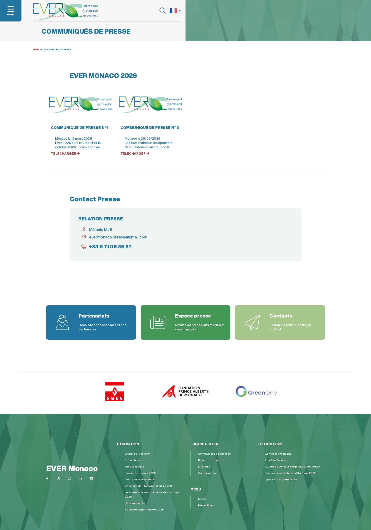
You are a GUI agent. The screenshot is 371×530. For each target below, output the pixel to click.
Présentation (133, 460)
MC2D (195, 489)
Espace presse (204, 444)
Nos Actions (206, 505)
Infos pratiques (134, 466)
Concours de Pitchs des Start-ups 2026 (150, 486)
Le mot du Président (137, 453)
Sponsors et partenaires (281, 479)
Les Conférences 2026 (139, 479)
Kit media (204, 466)
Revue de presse (209, 460)
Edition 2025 (270, 444)
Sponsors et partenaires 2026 (144, 509)
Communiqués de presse (214, 453)
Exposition (128, 444)
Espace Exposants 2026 (140, 473)
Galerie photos (207, 473)
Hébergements (135, 503)
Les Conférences (276, 460)
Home (36, 49)
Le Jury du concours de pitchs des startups (292, 466)
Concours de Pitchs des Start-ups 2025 (290, 473)
